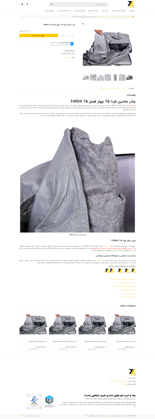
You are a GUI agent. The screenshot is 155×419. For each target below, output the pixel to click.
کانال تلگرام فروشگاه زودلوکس (127, 290)
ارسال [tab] (123, 88)
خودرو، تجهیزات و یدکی (119, 10)
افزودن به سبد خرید (38, 35)
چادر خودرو (101, 17)
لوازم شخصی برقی (79, 10)
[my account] (27, 4)
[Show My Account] (27, 4)
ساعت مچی (104, 10)
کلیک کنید (123, 384)
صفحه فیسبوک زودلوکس (128, 297)
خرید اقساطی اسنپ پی (64, 10)
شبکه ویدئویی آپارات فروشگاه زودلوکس (124, 286)
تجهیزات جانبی (111, 17)
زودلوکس (131, 10)
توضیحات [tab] (131, 88)
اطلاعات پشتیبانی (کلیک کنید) (118, 381)
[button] (82, 23)
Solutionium (23, 416)
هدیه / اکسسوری (93, 10)
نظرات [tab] (103, 88)
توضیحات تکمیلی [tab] (114, 88)
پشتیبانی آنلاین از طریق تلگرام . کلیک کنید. (123, 279)
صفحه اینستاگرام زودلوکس (128, 283)
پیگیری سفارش (49, 10)
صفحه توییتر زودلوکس (129, 293)
